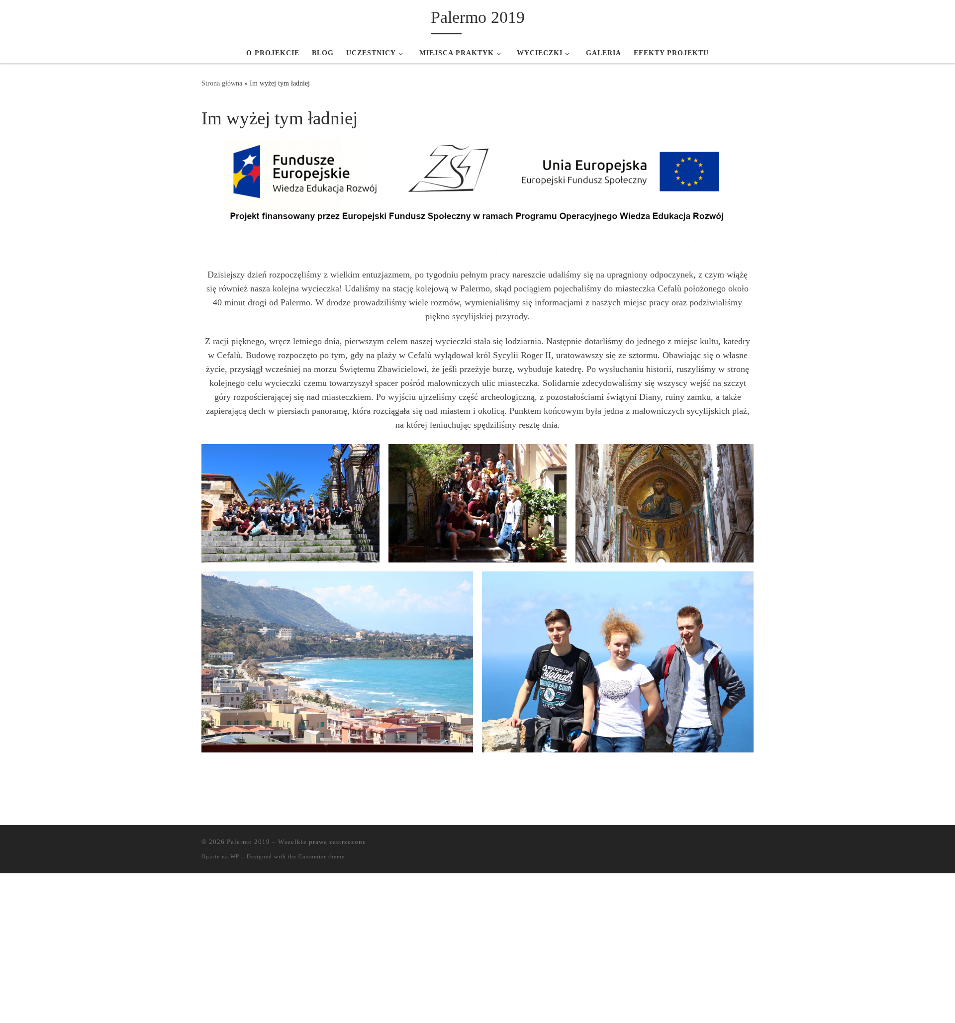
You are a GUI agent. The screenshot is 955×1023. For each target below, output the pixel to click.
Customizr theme (321, 856)
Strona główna (221, 83)
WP (234, 856)
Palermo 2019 (248, 841)
